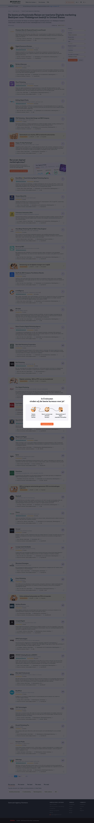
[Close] (69, 396)
